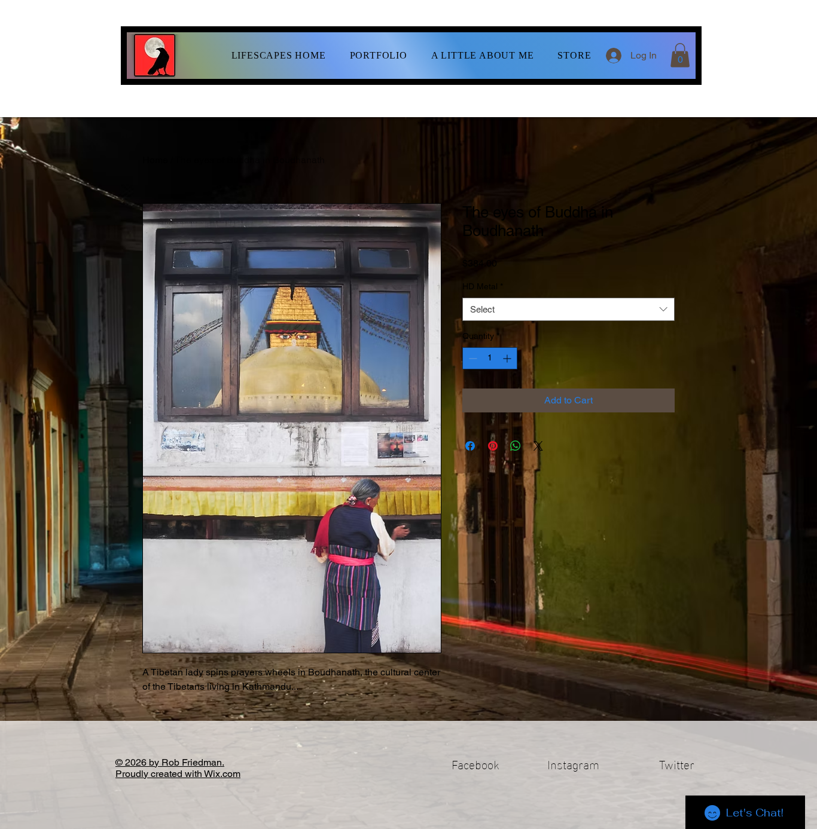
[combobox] (568, 309)
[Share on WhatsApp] (515, 446)
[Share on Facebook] (470, 446)
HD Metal (482, 286)
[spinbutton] (490, 358)
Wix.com (222, 773)
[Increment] (508, 358)
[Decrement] (471, 358)
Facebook (475, 763)
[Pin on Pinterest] (493, 446)
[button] (378, 55)
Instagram (573, 763)
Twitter (676, 763)
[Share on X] (538, 446)
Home (155, 160)
